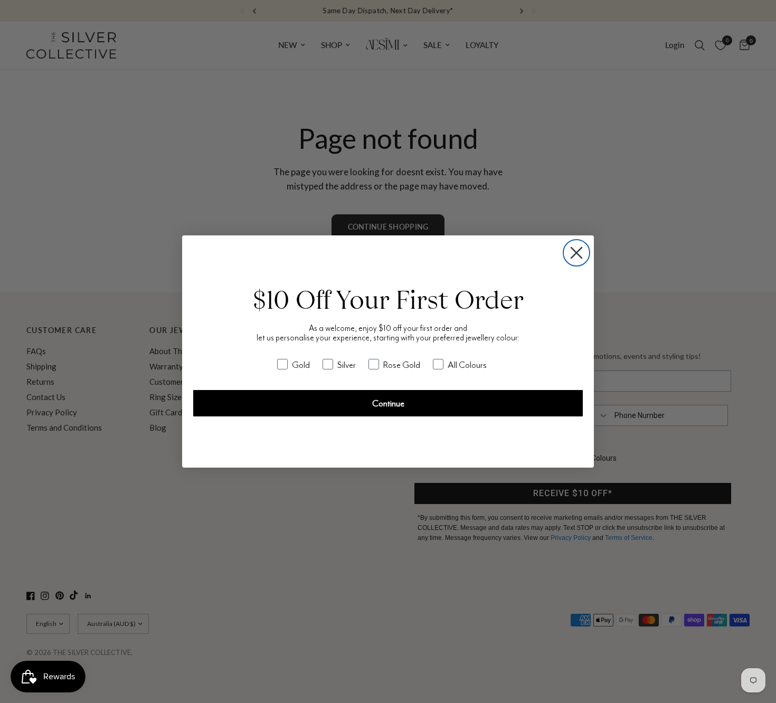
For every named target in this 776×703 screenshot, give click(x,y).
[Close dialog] (576, 253)
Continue (388, 403)
